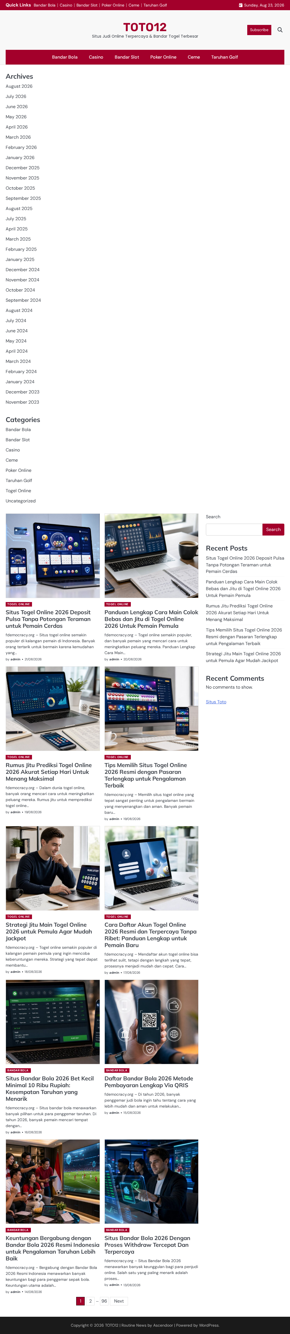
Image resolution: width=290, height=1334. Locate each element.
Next (119, 1301)
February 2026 (21, 147)
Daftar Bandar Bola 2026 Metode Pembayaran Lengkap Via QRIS (149, 1082)
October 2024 (20, 290)
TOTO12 (145, 27)
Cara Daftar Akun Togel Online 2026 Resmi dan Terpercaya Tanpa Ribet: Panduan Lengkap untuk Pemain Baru (151, 934)
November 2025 (22, 178)
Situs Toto (216, 702)
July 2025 (16, 219)
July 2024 (16, 321)
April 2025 (17, 229)
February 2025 (21, 249)
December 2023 (22, 392)
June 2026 (17, 107)
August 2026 (19, 86)
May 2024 (16, 341)
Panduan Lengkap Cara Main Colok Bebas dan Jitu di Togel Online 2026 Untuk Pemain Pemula (151, 619)
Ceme (134, 5)
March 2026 (18, 137)
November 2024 (22, 280)
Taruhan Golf (155, 5)
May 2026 (16, 117)
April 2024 (17, 351)
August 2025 (19, 208)
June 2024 (17, 331)
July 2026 (16, 96)
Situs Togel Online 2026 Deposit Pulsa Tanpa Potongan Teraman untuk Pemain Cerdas (48, 619)
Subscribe (259, 29)
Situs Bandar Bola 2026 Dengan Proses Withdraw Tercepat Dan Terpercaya (147, 1244)
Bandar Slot (86, 5)
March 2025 (18, 239)
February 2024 (21, 371)
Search (213, 517)
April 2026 (17, 127)
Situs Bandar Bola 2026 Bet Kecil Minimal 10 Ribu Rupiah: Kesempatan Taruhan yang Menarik (50, 1088)
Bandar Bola (45, 5)
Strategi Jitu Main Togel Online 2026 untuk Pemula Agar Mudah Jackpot (49, 931)
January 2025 (20, 259)
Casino (66, 5)
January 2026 (20, 157)
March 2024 (18, 361)
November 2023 (22, 402)
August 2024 (19, 310)
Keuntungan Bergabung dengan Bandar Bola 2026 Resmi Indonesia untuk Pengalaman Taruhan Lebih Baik (52, 1248)
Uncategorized (21, 501)
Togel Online (18, 491)
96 (104, 1301)
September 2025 (23, 198)
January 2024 (20, 382)
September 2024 (23, 300)
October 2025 (20, 188)
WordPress (209, 1325)
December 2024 (23, 270)
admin (15, 659)
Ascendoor (163, 1325)
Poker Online (113, 5)
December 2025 (23, 168)
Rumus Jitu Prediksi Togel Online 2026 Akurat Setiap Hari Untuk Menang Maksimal (49, 771)
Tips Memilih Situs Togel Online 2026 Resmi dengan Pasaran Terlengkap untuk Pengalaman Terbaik (146, 775)
